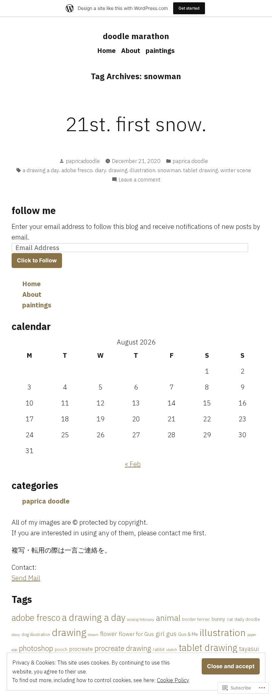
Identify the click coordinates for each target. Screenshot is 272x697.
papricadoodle (83, 161)
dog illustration (36, 634)
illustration (142, 170)
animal (168, 618)
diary (100, 170)
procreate (81, 648)
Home (106, 50)
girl (160, 634)
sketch (171, 649)
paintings (160, 50)
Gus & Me (188, 634)
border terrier (196, 619)
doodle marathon (136, 36)
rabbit (159, 649)
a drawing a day (41, 170)
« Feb (133, 463)
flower (108, 634)
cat (230, 619)
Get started (189, 8)
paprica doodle (190, 161)
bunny (218, 619)
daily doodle (247, 619)
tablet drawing (200, 170)
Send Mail (26, 577)
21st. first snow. (136, 123)
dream (93, 634)
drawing (117, 170)
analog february (140, 619)
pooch (61, 649)
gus (171, 633)
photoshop (36, 648)
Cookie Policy (173, 680)
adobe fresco (77, 170)
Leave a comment (139, 180)
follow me (34, 210)
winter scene (235, 170)
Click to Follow (37, 260)
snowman (169, 170)
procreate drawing (123, 648)
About (130, 50)
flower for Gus (136, 634)
